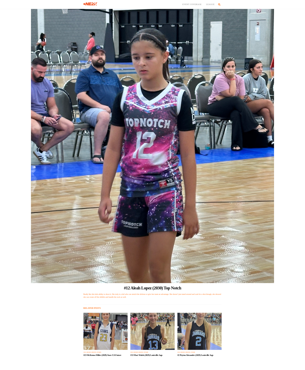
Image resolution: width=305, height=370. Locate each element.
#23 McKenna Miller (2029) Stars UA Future (102, 355)
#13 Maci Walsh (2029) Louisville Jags (146, 355)
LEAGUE (210, 4)
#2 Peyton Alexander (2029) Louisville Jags (195, 355)
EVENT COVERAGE (192, 4)
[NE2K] (90, 4)
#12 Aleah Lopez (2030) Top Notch (152, 287)
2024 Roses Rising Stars (92, 352)
